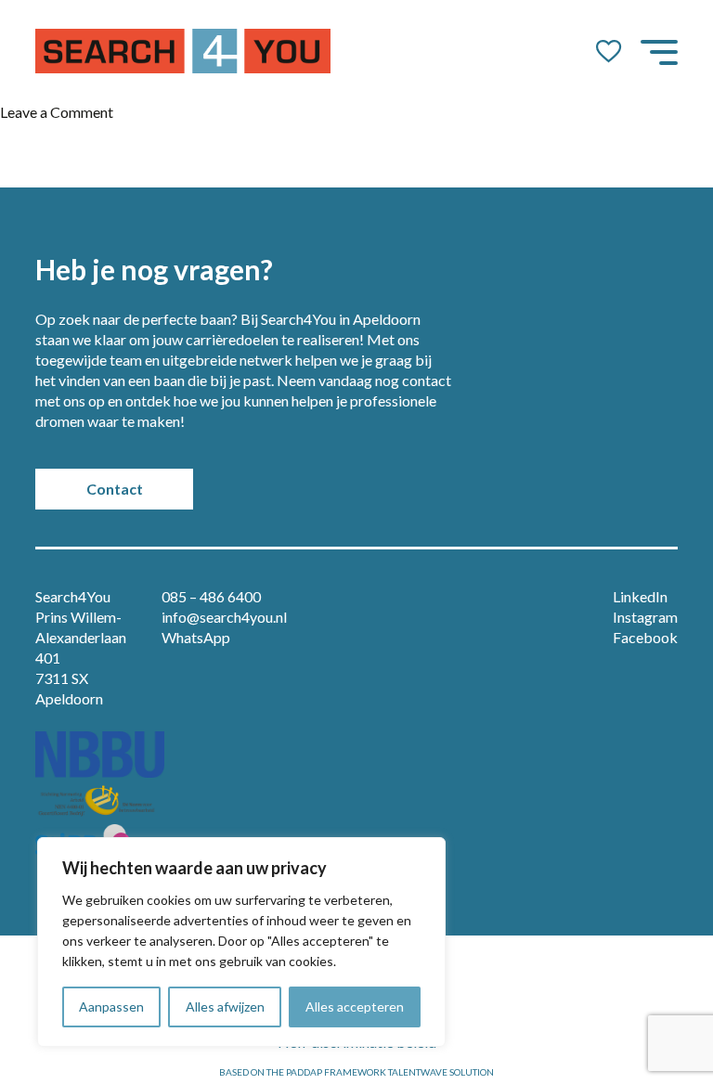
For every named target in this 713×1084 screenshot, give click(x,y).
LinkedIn (640, 596)
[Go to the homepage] (183, 51)
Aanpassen (111, 1006)
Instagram (645, 617)
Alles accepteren (354, 1006)
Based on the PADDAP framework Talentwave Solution (356, 1072)
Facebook (645, 637)
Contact (114, 488)
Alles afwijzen (225, 1006)
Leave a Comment (56, 112)
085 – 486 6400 (211, 596)
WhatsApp (196, 637)
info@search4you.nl (224, 617)
